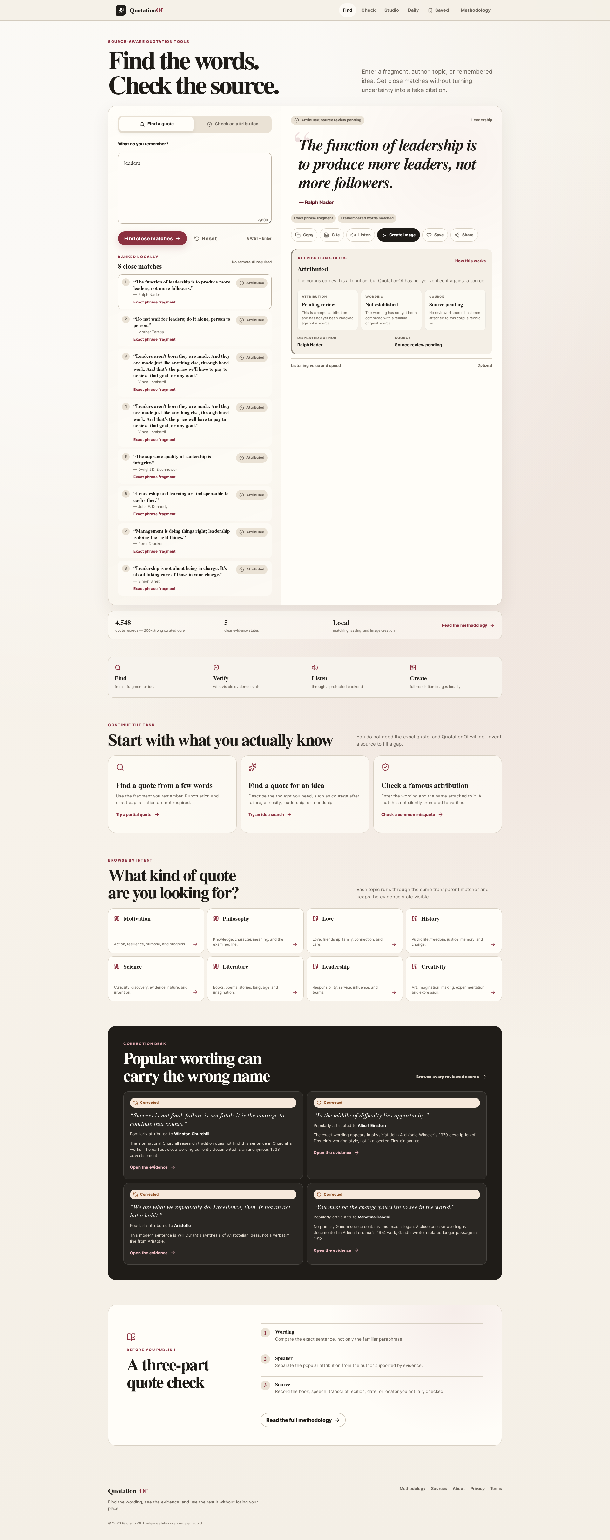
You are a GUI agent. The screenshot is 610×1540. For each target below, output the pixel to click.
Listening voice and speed (391, 365)
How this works (470, 260)
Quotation (127, 1491)
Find (347, 10)
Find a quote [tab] (160, 123)
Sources (439, 1488)
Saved (442, 10)
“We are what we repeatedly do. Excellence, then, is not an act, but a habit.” (211, 1211)
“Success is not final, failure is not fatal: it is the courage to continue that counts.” (207, 1119)
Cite (336, 234)
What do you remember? (143, 143)
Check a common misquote (408, 814)
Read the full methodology (299, 1420)
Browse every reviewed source (447, 1076)
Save (439, 234)
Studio (391, 10)
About (459, 1488)
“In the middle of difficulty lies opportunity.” (371, 1115)
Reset (209, 238)
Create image (402, 234)
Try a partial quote (134, 814)
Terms (496, 1488)
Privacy (478, 1488)
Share (468, 234)
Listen (364, 234)
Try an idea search (266, 814)
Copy (308, 234)
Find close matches (148, 238)
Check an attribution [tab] (237, 123)
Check (368, 10)
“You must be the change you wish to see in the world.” (384, 1207)
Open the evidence (149, 1167)
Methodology (476, 10)
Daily (413, 10)
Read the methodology (464, 625)
